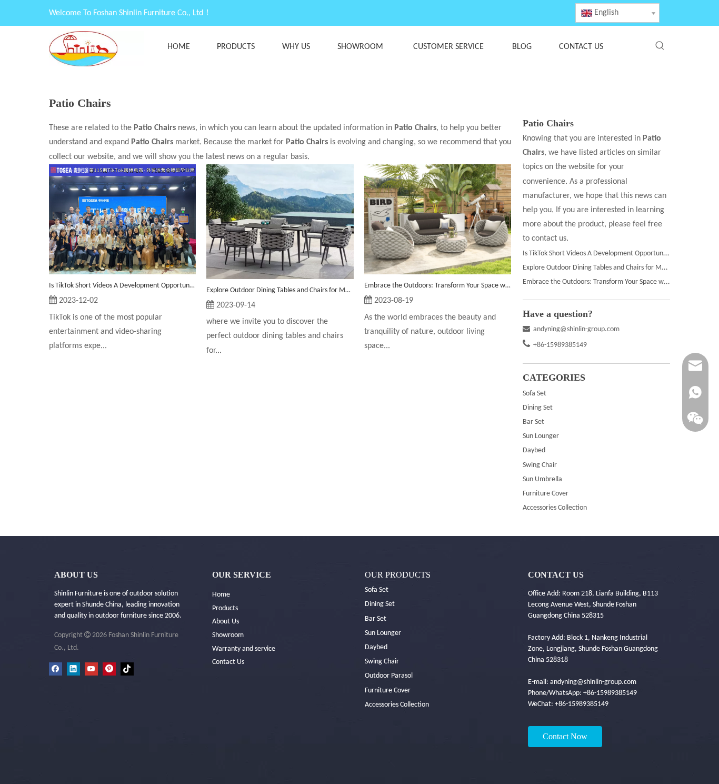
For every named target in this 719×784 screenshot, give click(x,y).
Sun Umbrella (542, 479)
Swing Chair (540, 465)
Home (221, 595)
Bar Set (533, 422)
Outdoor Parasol (389, 676)
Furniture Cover (545, 494)
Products (225, 608)
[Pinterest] (109, 669)
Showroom (228, 635)
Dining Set (538, 408)
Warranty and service (243, 649)
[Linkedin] (73, 669)
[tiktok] (127, 669)
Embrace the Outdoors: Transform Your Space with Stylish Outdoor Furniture (437, 286)
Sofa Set (534, 394)
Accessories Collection (555, 508)
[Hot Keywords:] (660, 45)
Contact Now (565, 736)
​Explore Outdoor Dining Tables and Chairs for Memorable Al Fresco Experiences (279, 290)
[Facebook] (55, 669)
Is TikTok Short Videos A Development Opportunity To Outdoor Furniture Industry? (122, 286)
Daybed (534, 450)
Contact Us (228, 662)
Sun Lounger (541, 436)
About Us (225, 622)
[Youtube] (91, 669)
